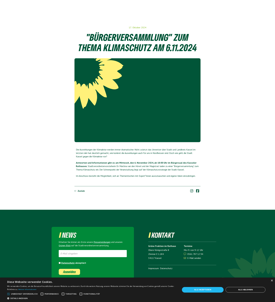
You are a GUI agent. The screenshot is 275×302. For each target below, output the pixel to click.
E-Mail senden (192, 258)
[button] (91, 298)
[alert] (137, 290)
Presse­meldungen (102, 242)
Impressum (153, 268)
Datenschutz (68, 262)
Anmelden (69, 272)
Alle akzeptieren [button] (202, 289)
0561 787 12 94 (195, 254)
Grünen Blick (65, 245)
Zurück (79, 190)
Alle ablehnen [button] (245, 289)
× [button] (272, 281)
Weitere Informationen (27, 289)
